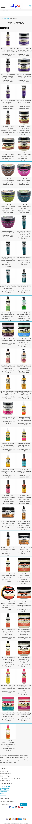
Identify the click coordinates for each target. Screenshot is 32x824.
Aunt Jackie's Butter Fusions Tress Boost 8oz (8, 232)
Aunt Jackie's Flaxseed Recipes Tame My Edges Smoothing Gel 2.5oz (8, 603)
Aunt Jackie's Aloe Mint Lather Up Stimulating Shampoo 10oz (23, 232)
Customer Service (5, 786)
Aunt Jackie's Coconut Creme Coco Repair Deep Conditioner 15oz (24, 128)
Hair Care (6, 18)
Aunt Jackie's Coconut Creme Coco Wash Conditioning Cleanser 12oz (8, 128)
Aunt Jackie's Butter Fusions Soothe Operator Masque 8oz (24, 206)
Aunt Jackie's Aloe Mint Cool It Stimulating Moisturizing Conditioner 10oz (8, 259)
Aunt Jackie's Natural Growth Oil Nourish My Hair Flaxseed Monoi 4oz (24, 419)
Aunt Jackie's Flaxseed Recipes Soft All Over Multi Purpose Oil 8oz (8, 575)
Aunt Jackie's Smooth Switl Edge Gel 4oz (24, 548)
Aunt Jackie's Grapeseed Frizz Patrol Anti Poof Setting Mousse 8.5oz (8, 76)
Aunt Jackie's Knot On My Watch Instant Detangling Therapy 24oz (24, 366)
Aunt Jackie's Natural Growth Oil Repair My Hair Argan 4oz (8, 471)
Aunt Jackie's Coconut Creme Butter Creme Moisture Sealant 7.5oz (8, 154)
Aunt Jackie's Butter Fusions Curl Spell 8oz (8, 179)
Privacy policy (3, 791)
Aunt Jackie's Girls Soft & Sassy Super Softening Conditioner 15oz (8, 714)
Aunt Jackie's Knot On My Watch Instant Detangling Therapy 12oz (8, 366)
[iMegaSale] (16, 6)
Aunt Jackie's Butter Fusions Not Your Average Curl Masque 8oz (8, 206)
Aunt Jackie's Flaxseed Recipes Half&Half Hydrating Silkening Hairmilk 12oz (8, 632)
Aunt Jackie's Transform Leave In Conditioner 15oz (8, 418)
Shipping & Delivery (5, 788)
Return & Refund (4, 790)
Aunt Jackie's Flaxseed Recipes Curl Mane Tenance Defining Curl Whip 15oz (23, 576)
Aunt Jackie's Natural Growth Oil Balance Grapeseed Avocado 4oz (8, 445)
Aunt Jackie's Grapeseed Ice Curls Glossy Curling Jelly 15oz (24, 76)
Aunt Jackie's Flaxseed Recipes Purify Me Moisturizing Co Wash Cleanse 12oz (8, 660)
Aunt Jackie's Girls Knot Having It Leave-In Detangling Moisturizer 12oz (24, 687)
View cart (2, 793)
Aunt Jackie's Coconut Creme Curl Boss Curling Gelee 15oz (24, 154)
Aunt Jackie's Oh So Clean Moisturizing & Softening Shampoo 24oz (23, 392)
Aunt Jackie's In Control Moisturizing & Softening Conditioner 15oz (24, 340)
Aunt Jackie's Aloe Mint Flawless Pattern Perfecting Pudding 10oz (8, 286)
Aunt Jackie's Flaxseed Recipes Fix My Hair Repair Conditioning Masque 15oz (23, 632)
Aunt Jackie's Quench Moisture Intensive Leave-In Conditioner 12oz (8, 314)
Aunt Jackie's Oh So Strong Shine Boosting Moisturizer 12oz (24, 523)
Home (1, 18)
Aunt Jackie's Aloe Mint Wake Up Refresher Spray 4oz (24, 286)
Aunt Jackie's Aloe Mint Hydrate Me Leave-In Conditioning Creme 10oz (24, 258)
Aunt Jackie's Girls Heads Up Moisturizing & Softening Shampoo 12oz (8, 686)
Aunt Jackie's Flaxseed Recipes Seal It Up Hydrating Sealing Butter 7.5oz (24, 604)
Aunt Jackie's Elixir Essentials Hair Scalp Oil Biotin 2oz (24, 471)
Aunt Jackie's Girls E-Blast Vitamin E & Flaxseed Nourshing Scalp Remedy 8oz (8, 743)
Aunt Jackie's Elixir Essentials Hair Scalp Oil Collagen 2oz (8, 497)
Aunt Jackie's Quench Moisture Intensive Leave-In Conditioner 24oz (24, 314)
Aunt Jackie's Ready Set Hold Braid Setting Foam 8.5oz (8, 549)
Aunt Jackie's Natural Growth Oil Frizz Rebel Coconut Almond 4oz (24, 445)
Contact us (3, 795)
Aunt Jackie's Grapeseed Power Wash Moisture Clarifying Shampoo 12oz (8, 50)
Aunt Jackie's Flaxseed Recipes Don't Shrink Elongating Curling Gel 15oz (23, 660)
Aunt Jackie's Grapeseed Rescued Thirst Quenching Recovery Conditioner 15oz (24, 50)
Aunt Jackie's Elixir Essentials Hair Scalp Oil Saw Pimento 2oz (24, 497)
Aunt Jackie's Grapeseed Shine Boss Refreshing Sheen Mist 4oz (8, 102)
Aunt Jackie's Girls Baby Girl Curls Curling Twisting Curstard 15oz (24, 714)
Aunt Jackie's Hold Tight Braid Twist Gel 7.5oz (8, 522)
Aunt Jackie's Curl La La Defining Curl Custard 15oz (8, 339)
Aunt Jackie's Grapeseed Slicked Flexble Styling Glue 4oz (24, 102)
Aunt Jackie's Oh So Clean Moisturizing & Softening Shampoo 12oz (8, 392)
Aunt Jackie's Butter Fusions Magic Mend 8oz (24, 179)
